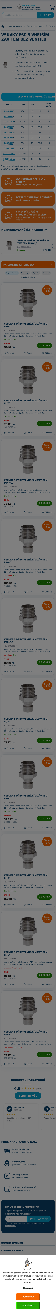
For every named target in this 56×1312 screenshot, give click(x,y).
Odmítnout (28, 1296)
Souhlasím (28, 1305)
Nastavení (28, 1288)
